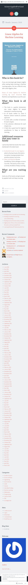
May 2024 (6, 292)
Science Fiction (7, 496)
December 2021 (7, 334)
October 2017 (7, 396)
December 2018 (7, 382)
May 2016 (6, 428)
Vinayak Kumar (10, 254)
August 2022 (7, 325)
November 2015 (8, 440)
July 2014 (6, 457)
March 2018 (7, 390)
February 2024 (7, 298)
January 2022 (7, 332)
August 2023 (7, 304)
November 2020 (8, 359)
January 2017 (7, 411)
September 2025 (8, 281)
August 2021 (7, 342)
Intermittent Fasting (8, 488)
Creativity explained (18, 250)
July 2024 (6, 288)
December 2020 (7, 357)
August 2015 (7, 446)
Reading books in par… (12, 237)
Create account (8, 510)
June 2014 (6, 459)
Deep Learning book (10, 159)
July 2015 (6, 448)
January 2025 (7, 284)
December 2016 (7, 413)
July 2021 (6, 344)
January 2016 (7, 436)
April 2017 (6, 405)
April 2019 (6, 375)
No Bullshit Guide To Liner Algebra (14, 151)
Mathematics (7, 492)
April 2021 (6, 348)
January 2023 (7, 315)
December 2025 (7, 275)
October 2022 (7, 321)
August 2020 (7, 361)
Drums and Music (8, 477)
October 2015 (7, 442)
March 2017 (7, 407)
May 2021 (6, 346)
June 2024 (6, 290)
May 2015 (6, 453)
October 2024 (7, 286)
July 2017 (6, 400)
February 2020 (7, 367)
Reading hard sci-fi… (12, 246)
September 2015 (8, 444)
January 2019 (7, 380)
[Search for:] (14, 202)
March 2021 (7, 350)
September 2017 (8, 398)
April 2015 (6, 455)
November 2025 (8, 277)
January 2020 (7, 369)
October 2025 (7, 279)
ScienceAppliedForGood (14, 6)
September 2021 (8, 340)
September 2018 (8, 386)
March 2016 (7, 432)
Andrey (6, 191)
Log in (5, 512)
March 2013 (7, 465)
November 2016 (8, 415)
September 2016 (8, 419)
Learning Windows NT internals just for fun (14, 227)
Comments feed (8, 517)
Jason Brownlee (16, 95)
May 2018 (6, 388)
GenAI (5, 484)
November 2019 (8, 373)
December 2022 (7, 317)
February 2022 (7, 329)
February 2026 (7, 273)
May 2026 (6, 269)
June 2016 (6, 425)
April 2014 (6, 463)
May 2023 (6, 309)
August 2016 (7, 421)
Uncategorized (7, 500)
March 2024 (7, 296)
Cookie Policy (4, 578)
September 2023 (8, 302)
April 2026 (6, 271)
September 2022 (8, 323)
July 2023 (6, 306)
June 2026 (6, 267)
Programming (7, 494)
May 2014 (6, 461)
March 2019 (7, 377)
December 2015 (7, 438)
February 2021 (7, 352)
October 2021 (7, 338)
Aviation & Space (8, 475)
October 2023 (7, 300)
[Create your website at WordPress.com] (14, 1)
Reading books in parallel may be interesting (14, 214)
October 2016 (7, 417)
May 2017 (6, 403)
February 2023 (7, 313)
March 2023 (7, 311)
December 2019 (7, 371)
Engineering (7, 479)
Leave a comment (9, 193)
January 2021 (7, 354)
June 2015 (6, 451)
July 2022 (6, 327)
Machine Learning (8, 490)
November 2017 (8, 394)
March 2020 (7, 365)
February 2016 (7, 434)
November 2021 (8, 336)
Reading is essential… (12, 241)
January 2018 (7, 392)
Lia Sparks (9, 250)
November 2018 (8, 384)
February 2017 (7, 409)
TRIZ (5, 498)
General (6, 486)
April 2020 (6, 363)
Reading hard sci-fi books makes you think (14, 220)
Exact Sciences (7, 482)
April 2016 (6, 430)
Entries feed (7, 515)
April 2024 (6, 294)
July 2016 (6, 423)
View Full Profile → (6, 569)
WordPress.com (8, 519)
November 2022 (8, 319)
